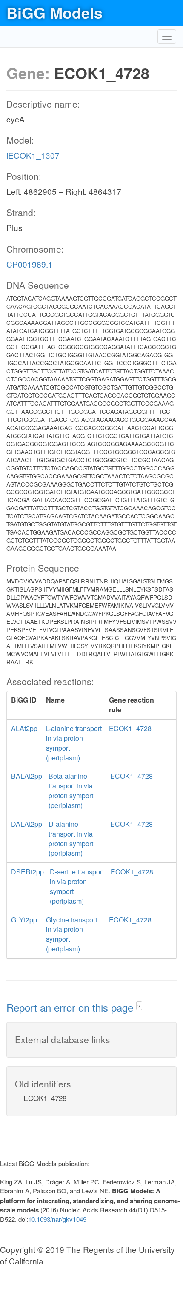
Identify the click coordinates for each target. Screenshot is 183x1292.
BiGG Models (54, 12)
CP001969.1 (29, 264)
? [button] (138, 1006)
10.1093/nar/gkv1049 (57, 1219)
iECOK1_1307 (33, 155)
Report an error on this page (71, 1007)
